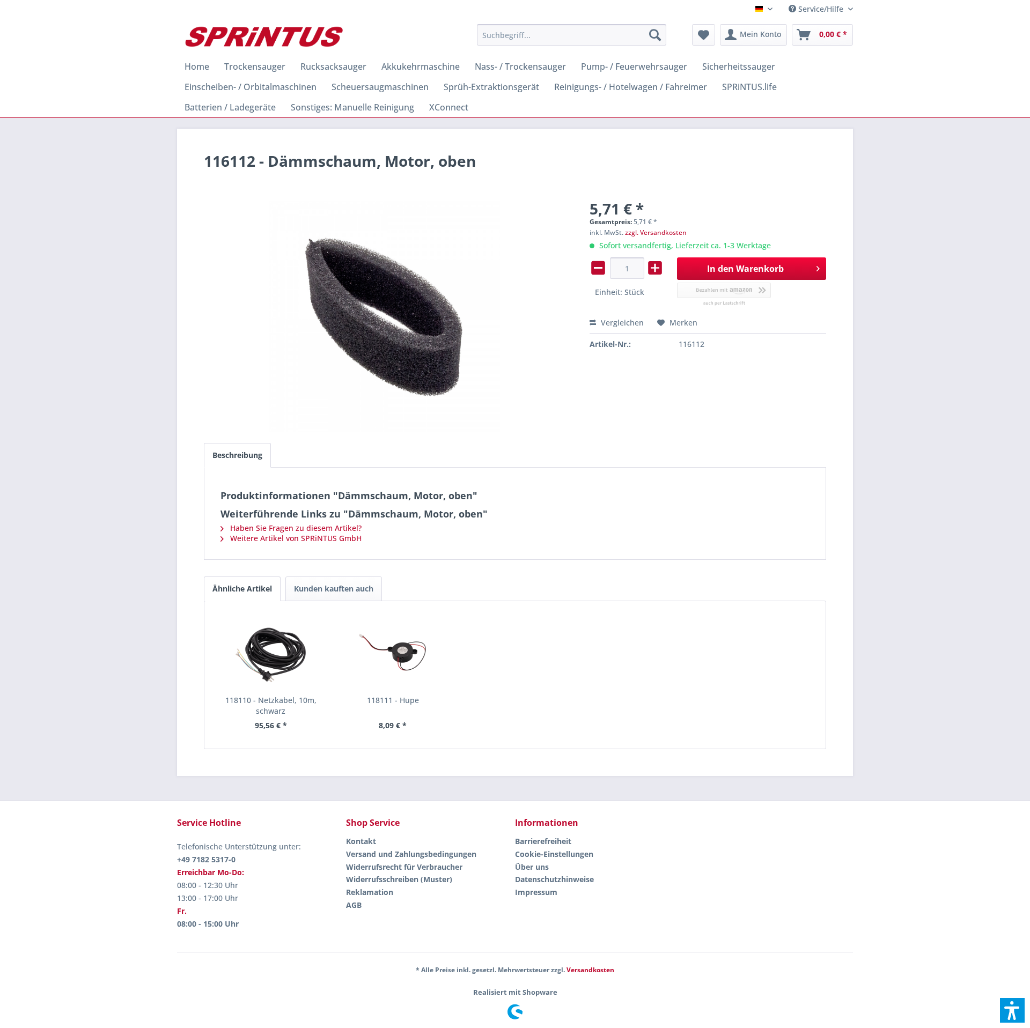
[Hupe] (393, 652)
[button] (1012, 1010)
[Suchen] (655, 35)
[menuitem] (817, 9)
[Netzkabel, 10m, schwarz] (271, 652)
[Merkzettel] (703, 35)
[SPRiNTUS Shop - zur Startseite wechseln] (263, 37)
